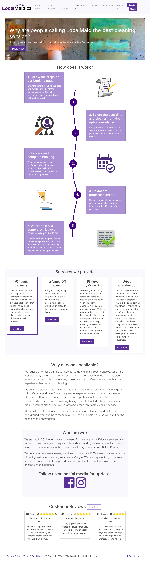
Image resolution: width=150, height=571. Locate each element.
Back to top (134, 556)
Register (132, 5)
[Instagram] (81, 485)
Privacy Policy (13, 556)
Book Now (37, 7)
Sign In (133, 9)
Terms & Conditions (32, 556)
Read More (94, 507)
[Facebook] (69, 485)
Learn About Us (80, 7)
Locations (95, 5)
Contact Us (119, 7)
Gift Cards (65, 7)
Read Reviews (51, 7)
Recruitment (108, 5)
